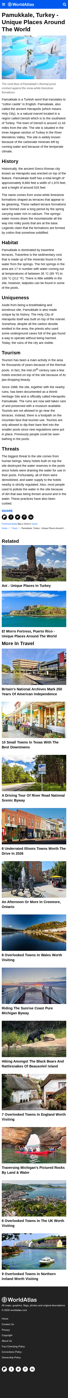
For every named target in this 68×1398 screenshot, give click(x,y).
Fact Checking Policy (13, 1346)
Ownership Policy (11, 1357)
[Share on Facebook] (11, 517)
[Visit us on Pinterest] (25, 1369)
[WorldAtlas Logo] (22, 4)
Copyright (7, 1335)
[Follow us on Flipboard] (4, 1369)
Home (5, 1318)
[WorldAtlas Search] (64, 4)
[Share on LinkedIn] (30, 517)
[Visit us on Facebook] (11, 1369)
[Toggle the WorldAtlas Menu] (3, 4)
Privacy (6, 1330)
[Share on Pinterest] (24, 517)
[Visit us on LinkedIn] (32, 1369)
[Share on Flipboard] (4, 517)
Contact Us (8, 1324)
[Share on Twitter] (17, 517)
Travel (34, 524)
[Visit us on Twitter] (18, 1369)
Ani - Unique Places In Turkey (26, 586)
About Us (7, 1341)
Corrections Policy (12, 1352)
